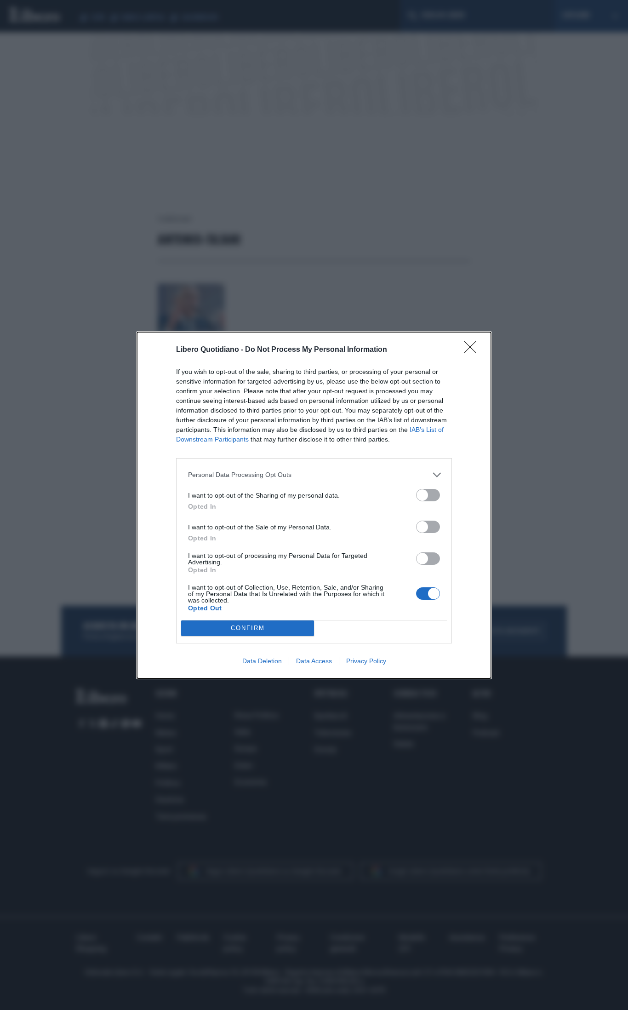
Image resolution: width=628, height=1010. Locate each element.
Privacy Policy (366, 661)
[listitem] (314, 475)
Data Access (314, 661)
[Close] (473, 350)
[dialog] (314, 505)
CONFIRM (248, 628)
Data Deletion (262, 661)
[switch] (428, 495)
